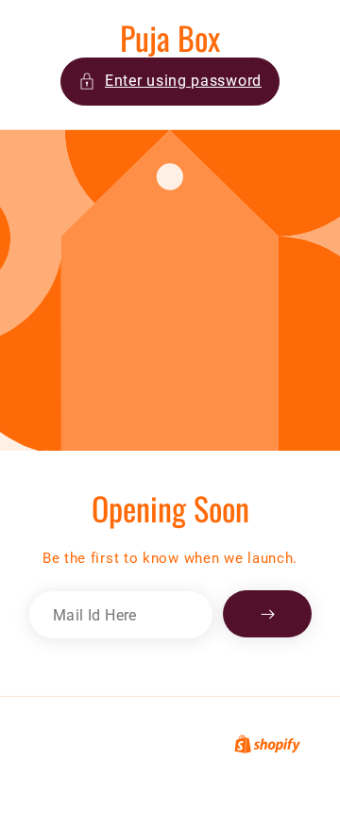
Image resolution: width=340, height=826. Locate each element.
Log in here (245, 776)
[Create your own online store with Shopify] (267, 744)
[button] (170, 81)
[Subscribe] (267, 613)
